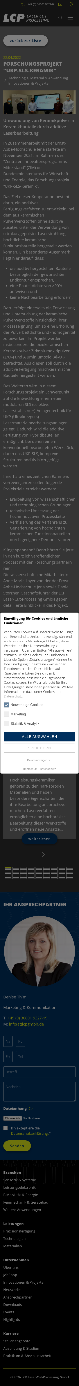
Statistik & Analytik (25, 723)
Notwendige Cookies (27, 704)
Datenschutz (13, 696)
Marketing (18, 714)
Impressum (30, 768)
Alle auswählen (39, 736)
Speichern (39, 748)
